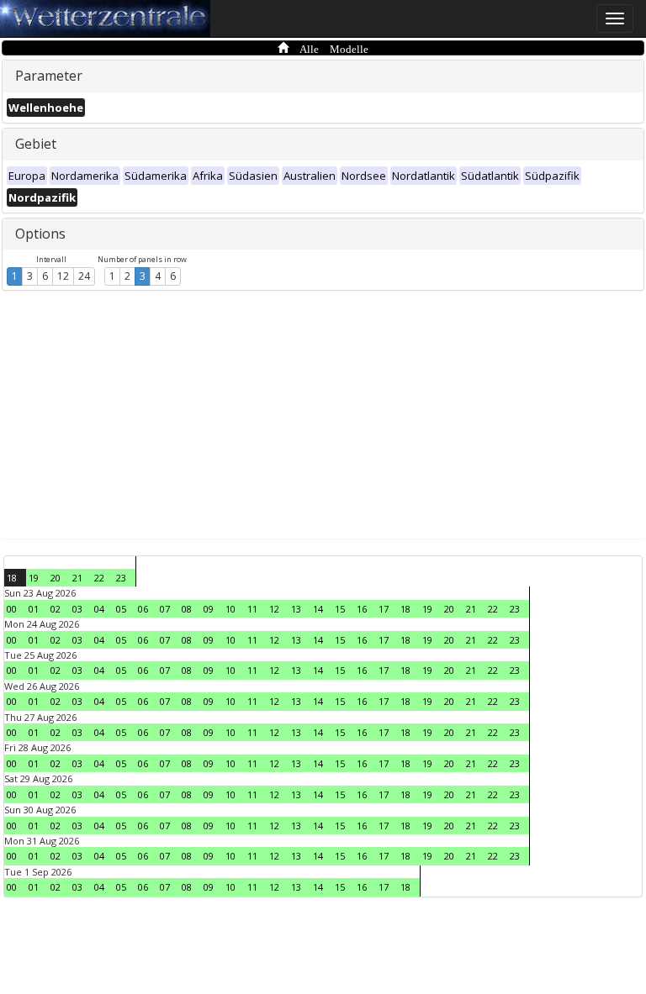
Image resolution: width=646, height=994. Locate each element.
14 (318, 608)
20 (55, 577)
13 (296, 608)
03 (77, 608)
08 (187, 608)
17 (384, 608)
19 (34, 577)
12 (63, 276)
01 (34, 608)
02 (55, 608)
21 (77, 577)
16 (362, 608)
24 (84, 276)
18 (12, 577)
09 (209, 608)
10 (230, 608)
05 (121, 608)
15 (340, 608)
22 (99, 577)
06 (143, 608)
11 (252, 608)
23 (121, 577)
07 (165, 608)
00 (12, 608)
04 (99, 608)
